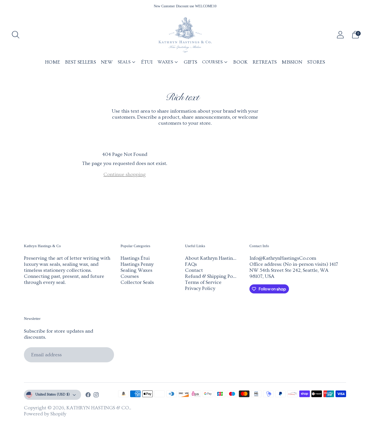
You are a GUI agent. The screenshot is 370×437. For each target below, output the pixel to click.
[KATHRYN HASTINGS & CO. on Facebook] (88, 395)
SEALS (124, 62)
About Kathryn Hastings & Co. (218, 258)
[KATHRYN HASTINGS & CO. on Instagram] (96, 395)
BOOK (240, 62)
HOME (52, 62)
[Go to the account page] (340, 35)
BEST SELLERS (80, 62)
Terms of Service (203, 282)
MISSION (292, 62)
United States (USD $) (52, 394)
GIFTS (190, 62)
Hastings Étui (135, 258)
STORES (316, 62)
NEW (107, 62)
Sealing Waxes (136, 270)
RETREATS (265, 62)
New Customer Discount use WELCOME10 (185, 6)
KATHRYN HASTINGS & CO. (98, 408)
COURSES (212, 62)
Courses (130, 276)
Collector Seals (137, 282)
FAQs (191, 264)
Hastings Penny (137, 264)
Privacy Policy (200, 288)
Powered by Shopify (45, 414)
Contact (194, 270)
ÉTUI (147, 62)
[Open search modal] (16, 35)
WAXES (165, 62)
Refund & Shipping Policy (213, 276)
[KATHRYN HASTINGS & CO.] (185, 35)
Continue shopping (124, 174)
